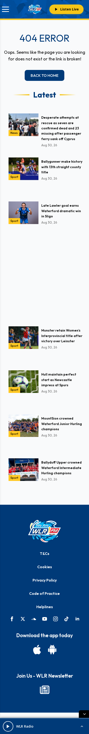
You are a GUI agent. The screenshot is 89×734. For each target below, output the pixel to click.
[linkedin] (77, 618)
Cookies (44, 566)
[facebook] (11, 618)
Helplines (44, 606)
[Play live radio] (8, 726)
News (14, 133)
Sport (14, 177)
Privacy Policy (45, 580)
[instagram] (55, 618)
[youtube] (44, 618)
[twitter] (22, 618)
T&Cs (44, 553)
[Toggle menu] (5, 9)
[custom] (33, 618)
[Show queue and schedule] (82, 726)
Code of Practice (44, 593)
